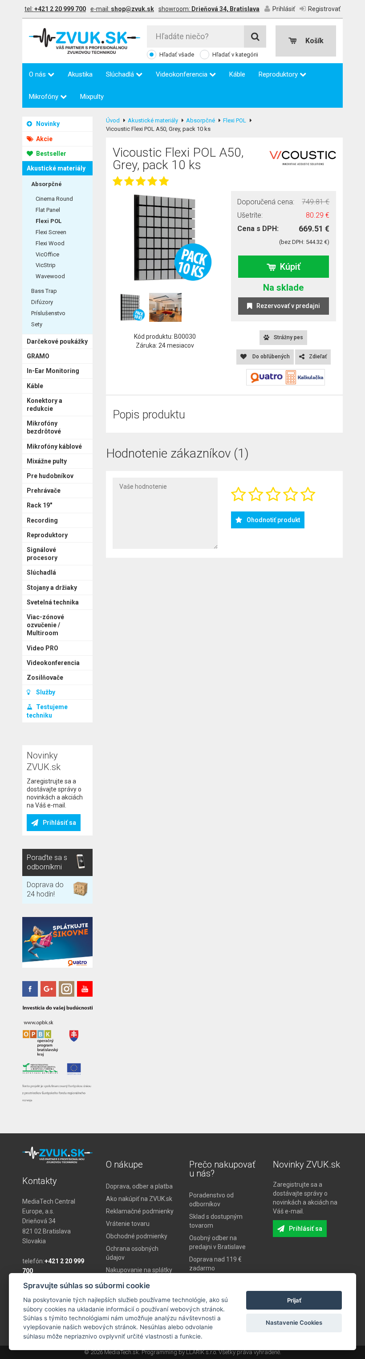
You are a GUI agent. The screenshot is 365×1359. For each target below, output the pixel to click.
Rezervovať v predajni (288, 305)
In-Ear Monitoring (53, 370)
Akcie (44, 138)
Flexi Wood (50, 243)
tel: (55, 8)
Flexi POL (48, 221)
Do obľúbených (270, 356)
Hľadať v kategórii (235, 54)
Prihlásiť (283, 8)
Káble (237, 74)
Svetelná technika (53, 602)
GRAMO (38, 356)
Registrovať (324, 8)
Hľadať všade (176, 54)
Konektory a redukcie (44, 404)
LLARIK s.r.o (201, 1352)
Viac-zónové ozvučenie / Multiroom (45, 625)
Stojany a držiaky (52, 587)
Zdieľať (318, 356)
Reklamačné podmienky (140, 1211)
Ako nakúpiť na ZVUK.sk (139, 1198)
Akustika (80, 74)
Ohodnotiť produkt (273, 519)
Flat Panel (48, 210)
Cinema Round (54, 198)
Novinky (47, 123)
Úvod (113, 120)
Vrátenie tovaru (128, 1223)
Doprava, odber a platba (139, 1186)
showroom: (209, 8)
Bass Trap (44, 291)
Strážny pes (288, 337)
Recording (42, 520)
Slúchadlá (121, 74)
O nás (38, 74)
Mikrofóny (44, 97)
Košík (314, 41)
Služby (45, 692)
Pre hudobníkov (50, 475)
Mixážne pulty (47, 461)
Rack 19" (39, 505)
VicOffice (47, 254)
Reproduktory (279, 74)
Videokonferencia (182, 74)
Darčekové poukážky (57, 341)
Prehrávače (44, 490)
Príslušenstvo (48, 313)
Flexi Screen (51, 232)
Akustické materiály (56, 168)
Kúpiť (290, 266)
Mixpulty (92, 97)
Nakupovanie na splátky (139, 1270)
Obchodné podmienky (136, 1236)
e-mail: (122, 8)
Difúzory (42, 302)
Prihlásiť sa (59, 822)
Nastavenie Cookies (294, 1322)
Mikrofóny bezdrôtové (44, 427)
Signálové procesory (42, 553)
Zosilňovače (45, 677)
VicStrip (46, 265)
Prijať (294, 1300)
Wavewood (50, 276)
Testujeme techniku (47, 710)
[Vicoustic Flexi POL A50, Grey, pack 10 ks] (165, 238)
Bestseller (50, 153)
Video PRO (42, 648)
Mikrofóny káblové (54, 446)
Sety (36, 324)
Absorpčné (46, 184)
